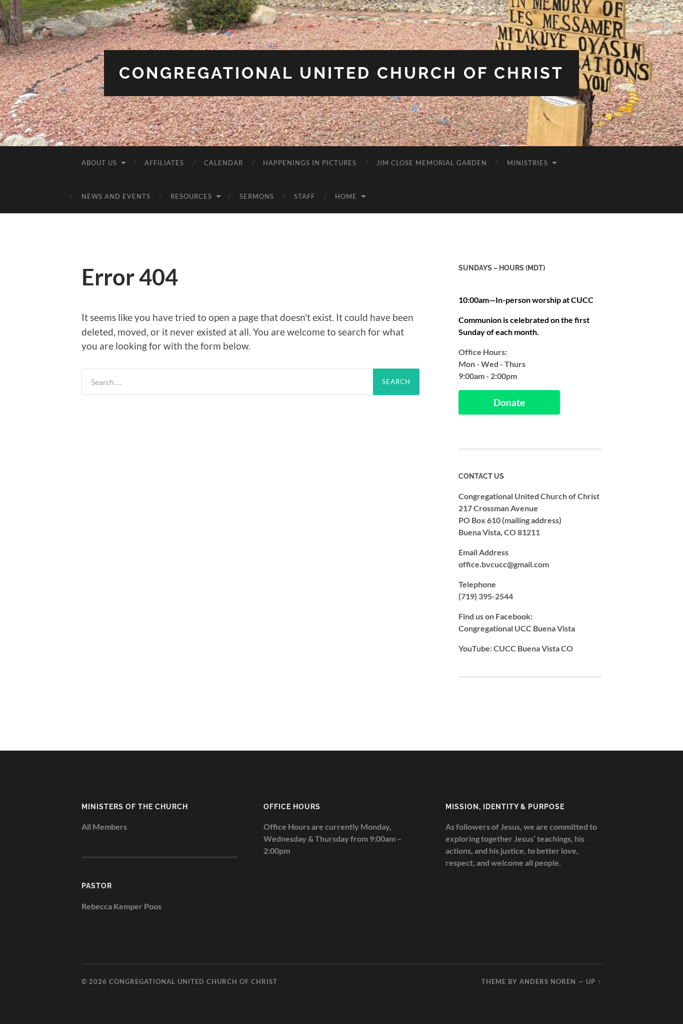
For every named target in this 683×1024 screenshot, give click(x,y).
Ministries (527, 163)
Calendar (223, 163)
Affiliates (164, 163)
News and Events (116, 196)
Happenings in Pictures (309, 163)
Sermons (257, 196)
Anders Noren (548, 981)
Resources (191, 196)
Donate (509, 402)
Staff (304, 196)
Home (346, 196)
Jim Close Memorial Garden (431, 163)
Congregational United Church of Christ (341, 73)
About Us (99, 163)
